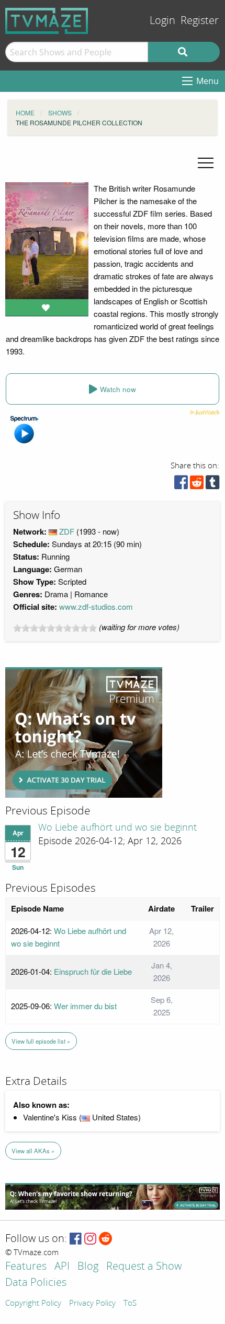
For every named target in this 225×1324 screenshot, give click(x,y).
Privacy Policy (92, 1303)
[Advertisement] (83, 732)
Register (200, 21)
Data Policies (35, 1283)
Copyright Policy (33, 1303)
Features (26, 1266)
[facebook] (181, 484)
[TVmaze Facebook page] (76, 1239)
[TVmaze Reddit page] (106, 1239)
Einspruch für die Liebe (93, 971)
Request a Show (144, 1266)
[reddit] (197, 484)
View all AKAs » (33, 1150)
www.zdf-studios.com (96, 606)
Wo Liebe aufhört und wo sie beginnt (117, 827)
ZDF (66, 531)
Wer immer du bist (85, 1005)
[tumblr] (212, 484)
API (62, 1266)
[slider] (55, 628)
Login (162, 21)
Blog (87, 1266)
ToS (130, 1303)
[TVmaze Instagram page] (90, 1239)
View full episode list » (41, 1041)
